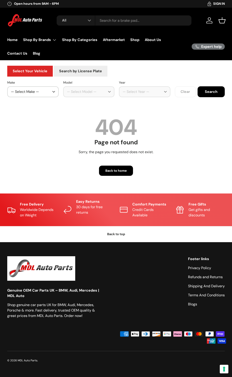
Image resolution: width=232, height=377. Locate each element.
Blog (36, 53)
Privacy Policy (199, 268)
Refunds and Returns (205, 277)
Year (122, 82)
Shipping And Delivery (206, 286)
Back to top (116, 234)
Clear (185, 91)
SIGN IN (219, 4)
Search (211, 91)
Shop (134, 39)
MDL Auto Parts (27, 360)
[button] (222, 20)
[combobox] (124, 20)
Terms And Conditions (206, 295)
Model (67, 82)
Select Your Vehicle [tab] (30, 71)
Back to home (116, 171)
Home (12, 39)
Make (11, 82)
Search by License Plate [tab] (80, 71)
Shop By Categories (79, 39)
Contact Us (17, 53)
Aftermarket (114, 39)
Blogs (192, 304)
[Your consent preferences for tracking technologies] (224, 369)
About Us (153, 39)
